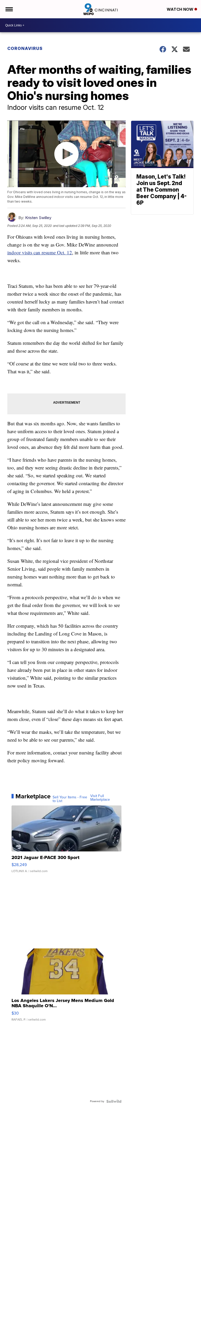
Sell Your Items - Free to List (70, 799)
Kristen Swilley (38, 217)
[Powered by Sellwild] (113, 1101)
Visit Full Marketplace (100, 798)
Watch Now (180, 9)
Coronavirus (25, 48)
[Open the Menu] (9, 9)
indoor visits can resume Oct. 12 (39, 252)
